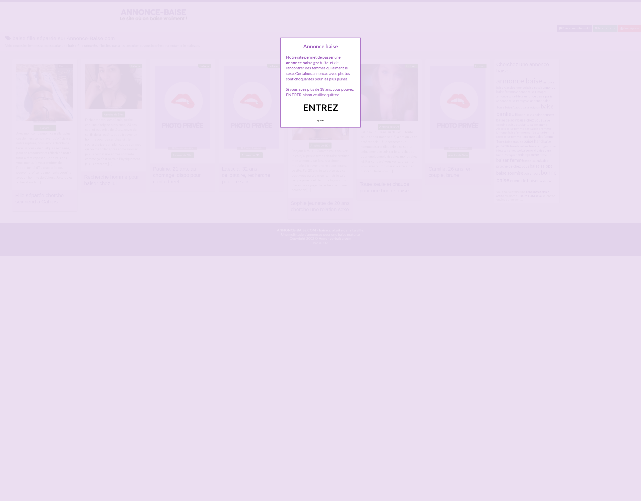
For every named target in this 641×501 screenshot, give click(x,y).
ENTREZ (320, 107)
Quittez (320, 120)
